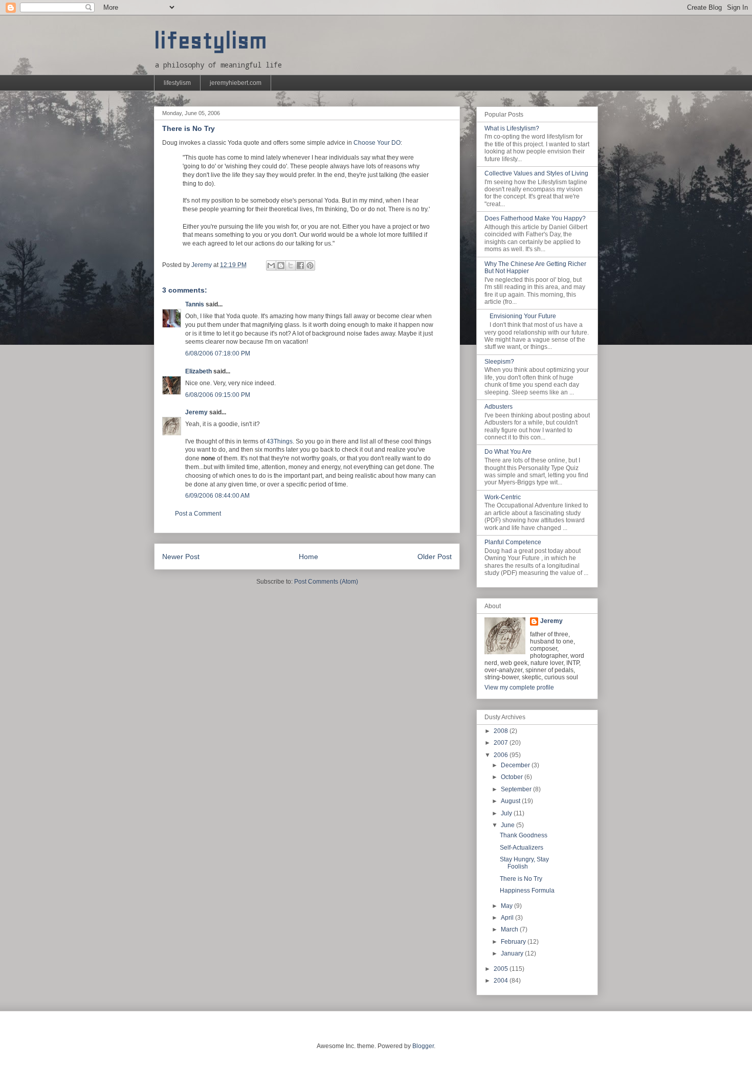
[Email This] (271, 265)
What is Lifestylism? (511, 128)
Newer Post (181, 556)
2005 (502, 968)
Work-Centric (502, 497)
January (513, 953)
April (508, 917)
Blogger (423, 1046)
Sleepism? (499, 361)
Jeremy (196, 412)
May (507, 905)
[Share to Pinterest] (310, 265)
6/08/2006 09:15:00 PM (217, 394)
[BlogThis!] (281, 265)
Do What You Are (508, 451)
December (516, 765)
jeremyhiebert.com (235, 82)
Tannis (194, 304)
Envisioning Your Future (523, 316)
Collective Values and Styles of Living (536, 173)
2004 (502, 980)
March (510, 929)
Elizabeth (198, 371)
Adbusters (498, 406)
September (517, 789)
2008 (502, 731)
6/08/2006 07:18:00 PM (217, 353)
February (514, 941)
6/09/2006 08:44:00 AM (217, 495)
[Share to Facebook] (300, 265)
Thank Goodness (523, 835)
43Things (280, 441)
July (507, 813)
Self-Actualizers (521, 847)
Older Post (434, 556)
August (511, 801)
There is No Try (521, 878)
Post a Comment (198, 513)
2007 (502, 742)
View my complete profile (519, 687)
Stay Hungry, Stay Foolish (524, 863)
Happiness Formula (527, 890)
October (512, 777)
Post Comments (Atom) (326, 581)
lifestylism (210, 41)
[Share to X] (290, 265)
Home (308, 556)
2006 (502, 755)
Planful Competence (512, 542)
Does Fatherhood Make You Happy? (535, 218)
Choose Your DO (377, 142)
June (508, 825)
